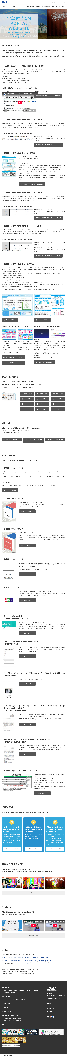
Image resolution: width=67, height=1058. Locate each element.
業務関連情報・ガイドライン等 (50, 6)
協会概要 (4, 990)
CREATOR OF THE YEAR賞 (8, 999)
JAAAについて (5, 6)
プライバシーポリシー (51, 1008)
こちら (27, 964)
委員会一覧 (28, 990)
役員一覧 (10, 990)
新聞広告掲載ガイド (7, 1020)
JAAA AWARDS (12, 6)
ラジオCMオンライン (28, 1018)
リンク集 (49, 1006)
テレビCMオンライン (17, 1018)
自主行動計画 (35, 990)
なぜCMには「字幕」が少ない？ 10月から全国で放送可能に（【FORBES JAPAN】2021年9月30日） (25, 957)
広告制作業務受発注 (17, 1020)
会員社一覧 (21, 990)
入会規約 (13, 992)
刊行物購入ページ (39, 6)
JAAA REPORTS (30, 6)
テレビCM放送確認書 (7, 1018)
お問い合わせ (50, 1003)
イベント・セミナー (21, 6)
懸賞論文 (17, 999)
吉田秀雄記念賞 (6, 992)
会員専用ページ (62, 6)
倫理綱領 (15, 990)
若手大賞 (23, 999)
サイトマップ (50, 1011)
